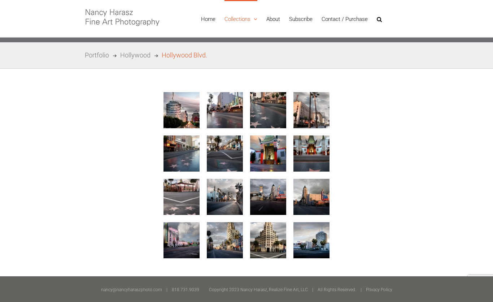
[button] (379, 18)
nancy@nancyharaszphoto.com (131, 289)
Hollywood (135, 55)
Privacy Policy (379, 289)
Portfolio (97, 55)
